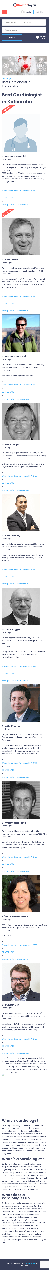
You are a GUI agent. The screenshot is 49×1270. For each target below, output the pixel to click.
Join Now (40, 12)
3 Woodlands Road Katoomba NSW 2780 (19, 190)
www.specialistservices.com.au (15, 205)
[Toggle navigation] (4, 12)
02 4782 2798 (8, 198)
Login (28, 12)
